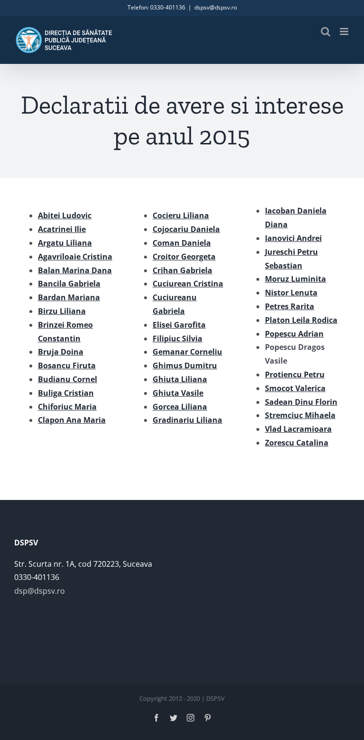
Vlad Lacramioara (298, 429)
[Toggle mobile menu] (345, 31)
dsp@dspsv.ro (39, 591)
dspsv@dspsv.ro (215, 7)
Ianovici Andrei (293, 238)
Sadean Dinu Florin (301, 402)
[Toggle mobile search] (325, 31)
